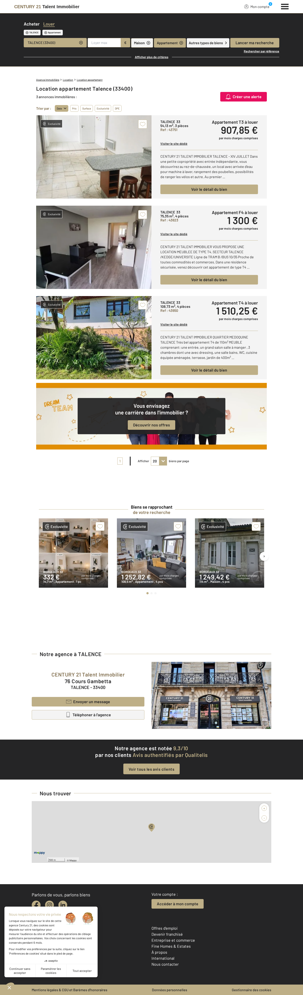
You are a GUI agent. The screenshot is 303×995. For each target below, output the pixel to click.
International (163, 958)
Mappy (73, 860)
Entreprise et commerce (173, 940)
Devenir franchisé (167, 934)
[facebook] (36, 905)
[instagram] (49, 905)
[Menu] (285, 6)
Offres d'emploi (165, 928)
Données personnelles (169, 990)
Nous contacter (165, 964)
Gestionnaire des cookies (251, 990)
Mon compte (260, 6)
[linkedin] (62, 905)
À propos (159, 952)
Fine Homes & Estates (171, 946)
